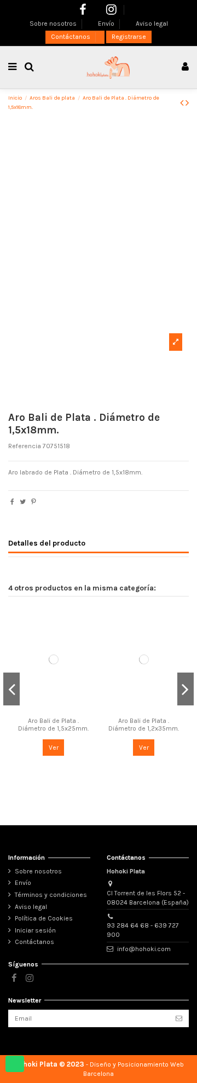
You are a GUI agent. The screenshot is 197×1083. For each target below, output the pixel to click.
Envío (107, 23)
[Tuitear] (23, 502)
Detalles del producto (46, 542)
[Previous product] (183, 103)
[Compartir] (12, 502)
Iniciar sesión (35, 930)
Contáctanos (71, 36)
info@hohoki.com (144, 949)
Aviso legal (152, 23)
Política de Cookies (44, 918)
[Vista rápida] (53, 708)
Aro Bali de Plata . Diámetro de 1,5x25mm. (53, 724)
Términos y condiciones (51, 895)
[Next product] (187, 103)
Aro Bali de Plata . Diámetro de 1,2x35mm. (143, 724)
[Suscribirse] (179, 1018)
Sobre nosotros (54, 23)
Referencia (24, 446)
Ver (54, 747)
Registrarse (129, 36)
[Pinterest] (33, 502)
